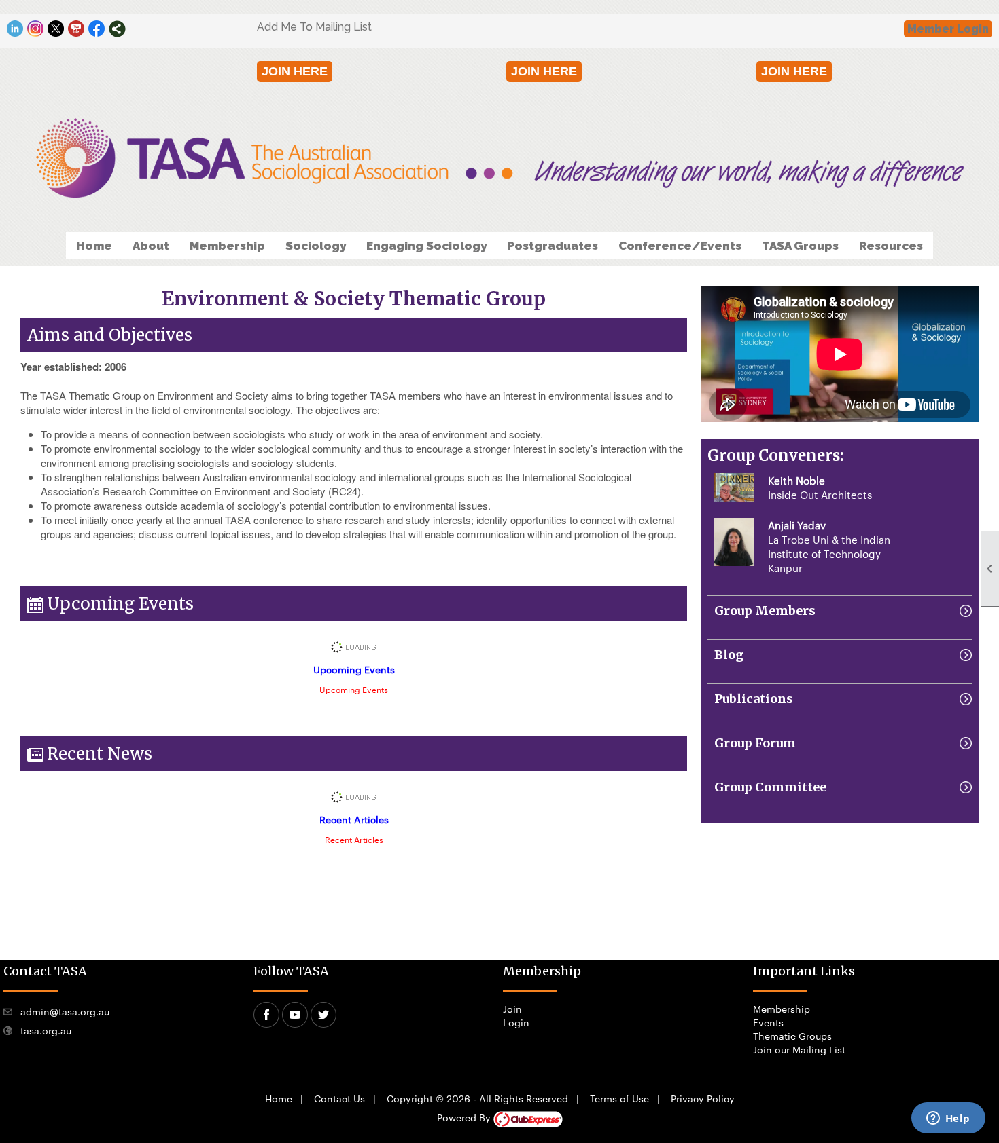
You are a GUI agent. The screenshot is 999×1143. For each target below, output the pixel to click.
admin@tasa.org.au (64, 1011)
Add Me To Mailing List (314, 26)
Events (768, 1022)
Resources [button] (891, 245)
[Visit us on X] (56, 28)
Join (512, 1008)
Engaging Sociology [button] (426, 245)
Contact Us (339, 1098)
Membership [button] (227, 245)
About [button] (151, 245)
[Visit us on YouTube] (76, 28)
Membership (781, 1008)
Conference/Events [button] (679, 245)
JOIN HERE (295, 71)
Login (516, 1022)
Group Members (765, 610)
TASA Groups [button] (800, 245)
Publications (753, 699)
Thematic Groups (792, 1036)
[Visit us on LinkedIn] (15, 28)
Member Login (948, 28)
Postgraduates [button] (552, 245)
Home (94, 245)
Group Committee (770, 787)
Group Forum (755, 743)
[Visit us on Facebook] (96, 28)
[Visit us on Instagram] (35, 28)
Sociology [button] (315, 245)
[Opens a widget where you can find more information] (948, 1119)
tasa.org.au (45, 1030)
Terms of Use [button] (619, 1098)
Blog (728, 654)
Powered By (465, 1117)
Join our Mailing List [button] (799, 1049)
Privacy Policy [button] (703, 1098)
